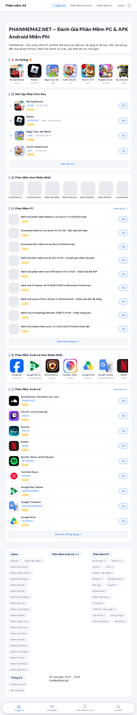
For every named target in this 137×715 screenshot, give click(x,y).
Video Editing (101, 621)
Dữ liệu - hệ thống (103, 572)
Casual (14, 560)
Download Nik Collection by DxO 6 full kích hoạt (48, 244)
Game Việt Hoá (19, 663)
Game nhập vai (19, 621)
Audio (96, 566)
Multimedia (99, 591)
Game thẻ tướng (19, 651)
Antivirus (117, 560)
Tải (123, 105)
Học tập (97, 585)
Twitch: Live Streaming (34, 411)
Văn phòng (117, 615)
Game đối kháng (19, 579)
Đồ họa (98, 579)
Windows (120, 621)
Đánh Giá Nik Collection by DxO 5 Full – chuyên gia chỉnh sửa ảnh (57, 257)
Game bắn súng (19, 566)
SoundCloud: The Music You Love (40, 396)
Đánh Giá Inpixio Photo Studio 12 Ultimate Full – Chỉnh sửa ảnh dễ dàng (61, 299)
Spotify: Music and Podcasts (37, 457)
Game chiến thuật (20, 572)
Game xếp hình (19, 669)
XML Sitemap (17, 690)
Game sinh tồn (18, 633)
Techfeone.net (18, 684)
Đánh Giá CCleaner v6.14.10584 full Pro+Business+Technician (56, 285)
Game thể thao (19, 645)
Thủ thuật (99, 615)
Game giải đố (18, 591)
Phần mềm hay (102, 597)
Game (120, 5)
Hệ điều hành (116, 579)
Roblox (30, 116)
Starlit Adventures (37, 146)
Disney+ (25, 426)
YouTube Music (29, 472)
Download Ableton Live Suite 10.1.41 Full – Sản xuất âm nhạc (54, 230)
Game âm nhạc (33, 560)
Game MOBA (18, 615)
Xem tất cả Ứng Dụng (67, 534)
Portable (98, 603)
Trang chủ (59, 5)
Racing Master (34, 101)
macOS (112, 585)
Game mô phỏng (20, 609)
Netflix (25, 441)
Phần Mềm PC (104, 5)
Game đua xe (18, 585)
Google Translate (31, 502)
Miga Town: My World (38, 131)
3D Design (99, 560)
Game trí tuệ (18, 657)
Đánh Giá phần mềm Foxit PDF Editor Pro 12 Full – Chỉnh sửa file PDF (59, 271)
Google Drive (28, 517)
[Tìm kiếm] (129, 5)
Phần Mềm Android (81, 5)
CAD (109, 566)
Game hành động (20, 597)
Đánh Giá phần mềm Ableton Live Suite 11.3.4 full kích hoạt (54, 216)
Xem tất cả (67, 163)
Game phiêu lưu (19, 627)
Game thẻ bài (18, 639)
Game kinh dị (18, 603)
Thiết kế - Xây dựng (104, 609)
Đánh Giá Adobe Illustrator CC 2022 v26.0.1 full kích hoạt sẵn (55, 326)
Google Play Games (32, 487)
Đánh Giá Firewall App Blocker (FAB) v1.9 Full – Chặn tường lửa (56, 312)
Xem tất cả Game (67, 341)
